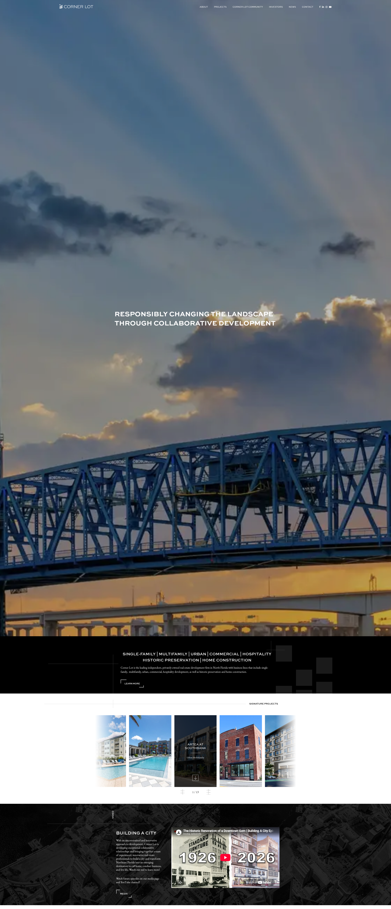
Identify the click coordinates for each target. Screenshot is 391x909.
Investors (276, 6)
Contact (307, 6)
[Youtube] (330, 7)
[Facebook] (319, 7)
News (292, 6)
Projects (220, 6)
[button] (182, 792)
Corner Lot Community (248, 6)
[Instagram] (326, 7)
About (204, 6)
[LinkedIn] (323, 7)
